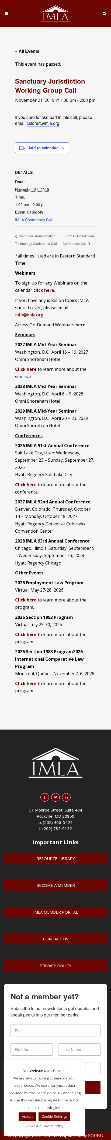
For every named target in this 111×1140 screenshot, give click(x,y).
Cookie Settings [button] (54, 1116)
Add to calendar (43, 147)
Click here (26, 485)
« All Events (27, 51)
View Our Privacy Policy (44, 1125)
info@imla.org (29, 315)
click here (43, 290)
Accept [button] (27, 1116)
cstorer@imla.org (43, 123)
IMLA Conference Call (34, 219)
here (80, 325)
